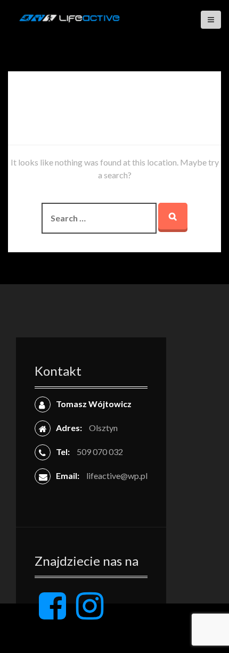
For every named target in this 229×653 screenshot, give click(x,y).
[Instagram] (89, 614)
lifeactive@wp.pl (117, 475)
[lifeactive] (69, 17)
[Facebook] (52, 614)
